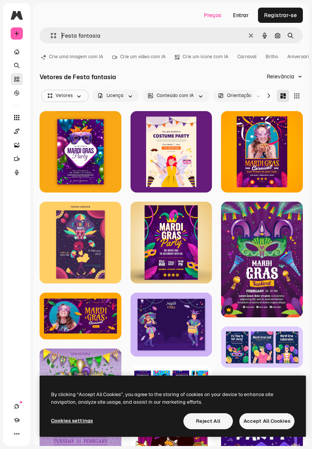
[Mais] (17, 434)
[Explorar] (17, 93)
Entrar (241, 15)
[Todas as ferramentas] (17, 117)
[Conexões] (17, 406)
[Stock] (17, 79)
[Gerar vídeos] (17, 159)
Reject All (208, 421)
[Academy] (17, 420)
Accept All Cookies (267, 421)
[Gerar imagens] (17, 145)
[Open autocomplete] (50, 35)
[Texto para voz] (17, 172)
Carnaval (246, 57)
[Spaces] (17, 131)
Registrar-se (280, 15)
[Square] (297, 96)
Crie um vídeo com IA (143, 57)
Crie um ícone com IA (205, 57)
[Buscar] (17, 65)
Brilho (272, 57)
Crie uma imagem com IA (76, 57)
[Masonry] (283, 96)
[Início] (17, 52)
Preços (212, 15)
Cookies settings (72, 420)
